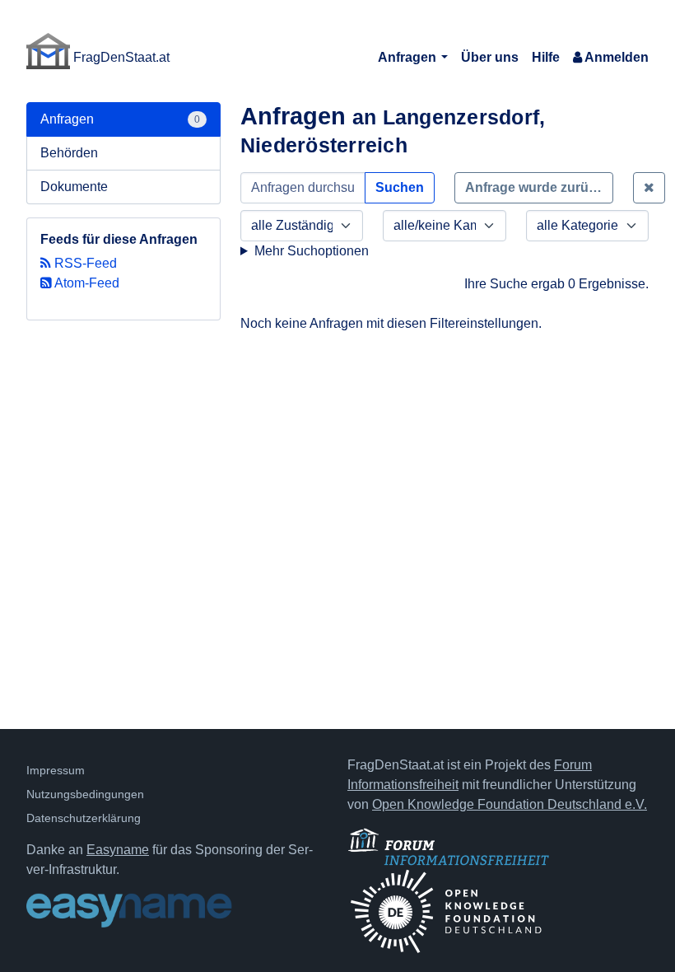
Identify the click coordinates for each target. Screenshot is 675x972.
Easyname (117, 850)
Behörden (69, 153)
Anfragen (409, 57)
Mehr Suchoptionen (311, 251)
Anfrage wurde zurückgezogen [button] (539, 187)
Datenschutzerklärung (83, 818)
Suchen (399, 187)
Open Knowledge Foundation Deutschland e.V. (509, 804)
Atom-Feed (85, 283)
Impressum (55, 770)
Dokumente (74, 187)
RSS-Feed (84, 263)
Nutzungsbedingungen (85, 794)
